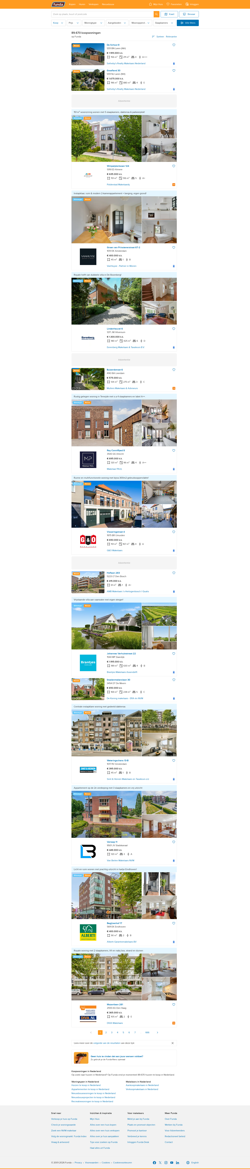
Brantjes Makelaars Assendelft (122, 672)
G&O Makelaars (114, 550)
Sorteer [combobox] (167, 36)
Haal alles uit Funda (100, 1148)
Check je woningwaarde (63, 1124)
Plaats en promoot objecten (141, 1124)
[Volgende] (157, 1032)
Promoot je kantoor (137, 1130)
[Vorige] (91, 1032)
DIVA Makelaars (115, 1023)
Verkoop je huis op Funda (64, 1119)
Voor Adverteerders (175, 1130)
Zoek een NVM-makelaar (63, 1130)
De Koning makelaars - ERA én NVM (125, 698)
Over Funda (171, 1119)
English (195, 1162)
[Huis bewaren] (174, 45)
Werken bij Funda (173, 1124)
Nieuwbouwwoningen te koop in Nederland (93, 1093)
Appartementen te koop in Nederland (90, 1089)
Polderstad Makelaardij (118, 184)
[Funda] (58, 4)
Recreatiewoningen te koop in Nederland (92, 1101)
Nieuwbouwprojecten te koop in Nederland (93, 1097)
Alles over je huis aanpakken (104, 1136)
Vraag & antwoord (60, 1142)
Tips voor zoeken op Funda (103, 1142)
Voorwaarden (92, 1162)
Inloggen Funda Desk (138, 1142)
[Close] (172, 1043)
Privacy (78, 1162)
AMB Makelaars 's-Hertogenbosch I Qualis (128, 591)
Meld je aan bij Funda (138, 1119)
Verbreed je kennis (137, 1136)
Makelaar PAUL (114, 469)
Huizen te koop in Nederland (86, 1085)
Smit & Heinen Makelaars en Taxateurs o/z (128, 779)
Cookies (106, 1162)
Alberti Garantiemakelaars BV (122, 941)
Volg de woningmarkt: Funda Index (69, 1136)
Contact (169, 1142)
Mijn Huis (94, 1119)
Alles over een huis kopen (103, 1124)
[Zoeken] (156, 14)
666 (147, 1032)
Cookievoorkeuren (122, 1162)
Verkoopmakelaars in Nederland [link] (142, 1089)
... (141, 1032)
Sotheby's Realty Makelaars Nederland (126, 63)
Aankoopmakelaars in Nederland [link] (142, 1085)
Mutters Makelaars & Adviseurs (122, 388)
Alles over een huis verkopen (105, 1130)
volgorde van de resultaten (106, 1043)
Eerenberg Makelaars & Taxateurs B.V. (126, 347)
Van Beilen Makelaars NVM (120, 860)
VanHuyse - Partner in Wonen (121, 266)
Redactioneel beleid (175, 1136)
